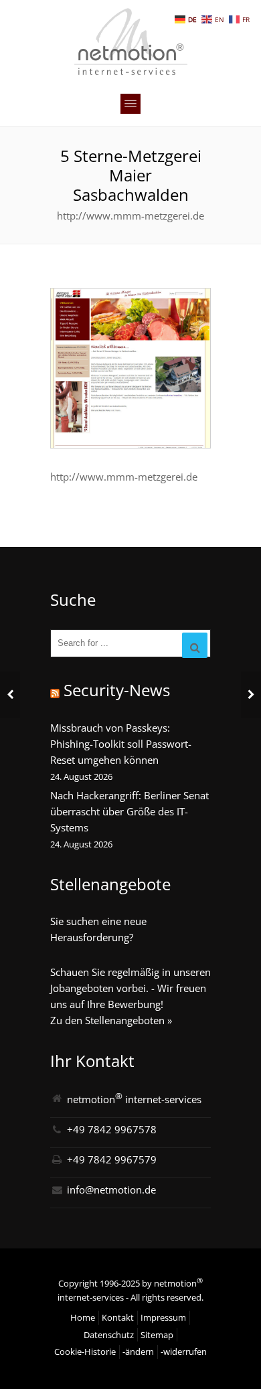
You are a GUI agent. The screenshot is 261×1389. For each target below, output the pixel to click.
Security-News (117, 690)
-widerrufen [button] (184, 1351)
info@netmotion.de (111, 1189)
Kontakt (118, 1317)
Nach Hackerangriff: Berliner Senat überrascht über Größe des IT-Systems (129, 811)
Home (82, 1317)
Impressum (163, 1317)
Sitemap (157, 1335)
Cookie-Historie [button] (85, 1351)
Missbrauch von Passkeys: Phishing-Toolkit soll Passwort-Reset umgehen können (120, 743)
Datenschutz (109, 1335)
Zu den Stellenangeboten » (111, 1020)
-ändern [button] (138, 1351)
